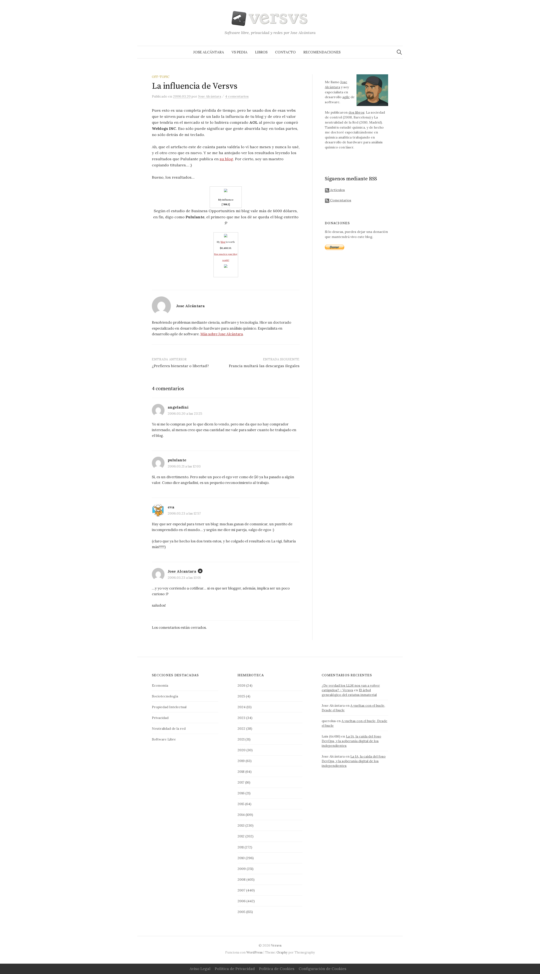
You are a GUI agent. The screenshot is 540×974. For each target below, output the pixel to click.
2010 (241, 858)
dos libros (356, 112)
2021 (241, 739)
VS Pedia (239, 52)
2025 (241, 696)
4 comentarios (237, 96)
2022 (241, 728)
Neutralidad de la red (169, 728)
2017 (241, 782)
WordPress (254, 952)
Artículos (337, 190)
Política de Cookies (276, 968)
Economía (160, 685)
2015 (241, 804)
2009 (242, 869)
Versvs (276, 945)
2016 (241, 793)
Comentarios (340, 200)
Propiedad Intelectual (169, 707)
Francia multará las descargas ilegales (264, 365)
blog (223, 241)
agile (346, 97)
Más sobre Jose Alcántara (221, 334)
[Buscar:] (399, 52)
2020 (242, 750)
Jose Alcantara (182, 571)
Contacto (285, 52)
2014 (241, 814)
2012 (241, 836)
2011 (241, 847)
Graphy (282, 952)
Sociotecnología (165, 696)
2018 (241, 771)
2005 (241, 912)
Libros (261, 52)
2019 (241, 761)
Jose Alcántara (208, 52)
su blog (226, 158)
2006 (242, 901)
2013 (241, 825)
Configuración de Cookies (322, 968)
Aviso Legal (200, 968)
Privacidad (160, 718)
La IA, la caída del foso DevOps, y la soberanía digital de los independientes (351, 741)
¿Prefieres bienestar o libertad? (180, 365)
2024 (242, 707)
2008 (242, 879)
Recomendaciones (321, 52)
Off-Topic (160, 77)
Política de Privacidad (235, 968)
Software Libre (164, 739)
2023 (241, 718)
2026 (241, 685)
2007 (241, 890)
